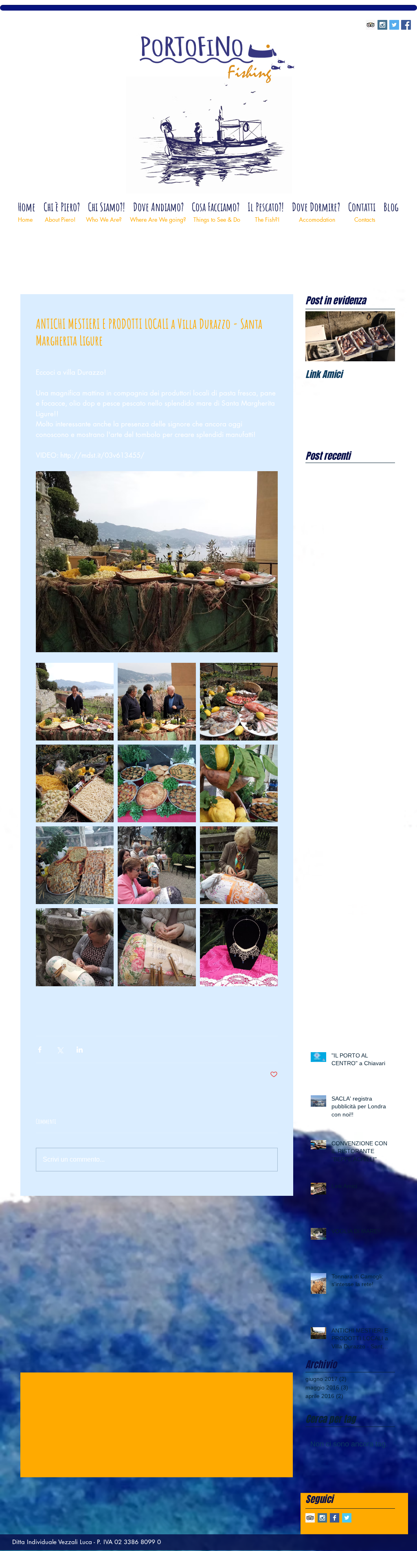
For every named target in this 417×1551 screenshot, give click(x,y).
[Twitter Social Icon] (394, 25)
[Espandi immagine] (75, 702)
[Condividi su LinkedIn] (79, 1049)
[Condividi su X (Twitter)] (60, 1049)
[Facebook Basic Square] (334, 1518)
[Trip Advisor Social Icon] (370, 25)
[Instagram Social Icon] (382, 25)
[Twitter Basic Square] (346, 1518)
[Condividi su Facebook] (40, 1049)
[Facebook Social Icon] (406, 25)
